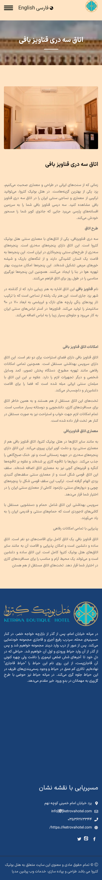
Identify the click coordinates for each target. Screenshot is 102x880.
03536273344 (80, 819)
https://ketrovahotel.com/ (70, 827)
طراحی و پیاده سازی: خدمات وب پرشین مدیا (44, 871)
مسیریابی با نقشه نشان (68, 788)
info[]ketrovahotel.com (71, 811)
